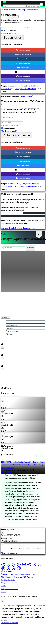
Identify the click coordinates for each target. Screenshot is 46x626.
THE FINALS (7, 473)
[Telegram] (19, 568)
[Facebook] (3, 564)
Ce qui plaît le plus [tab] (13, 322)
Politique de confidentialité (25, 89)
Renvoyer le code (8, 228)
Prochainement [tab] (12, 331)
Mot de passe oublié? (9, 33)
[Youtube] (24, 564)
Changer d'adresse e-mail (25, 228)
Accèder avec (23, 50)
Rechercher (30, 248)
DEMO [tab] (9, 334)
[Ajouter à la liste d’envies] (2, 347)
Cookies (3, 586)
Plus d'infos (6, 372)
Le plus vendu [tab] (11, 325)
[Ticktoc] (39, 564)
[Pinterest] (19, 564)
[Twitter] (8, 564)
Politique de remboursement (9, 589)
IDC (4, 234)
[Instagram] (13, 564)
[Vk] (34, 564)
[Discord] (3, 568)
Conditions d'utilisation (8, 580)
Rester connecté (10, 31)
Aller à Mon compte (9, 553)
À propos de (4, 574)
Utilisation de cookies (9, 623)
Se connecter (12, 37)
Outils (16, 574)
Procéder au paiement (9, 541)
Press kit (3, 592)
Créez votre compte (16, 135)
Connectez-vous (26, 96)
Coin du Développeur (25, 574)
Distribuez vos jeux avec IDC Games (17, 577)
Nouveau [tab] (9, 328)
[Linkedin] (13, 568)
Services (11, 574)
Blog (34, 574)
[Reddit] (8, 568)
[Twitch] (29, 564)
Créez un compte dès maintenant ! (26, 10)
